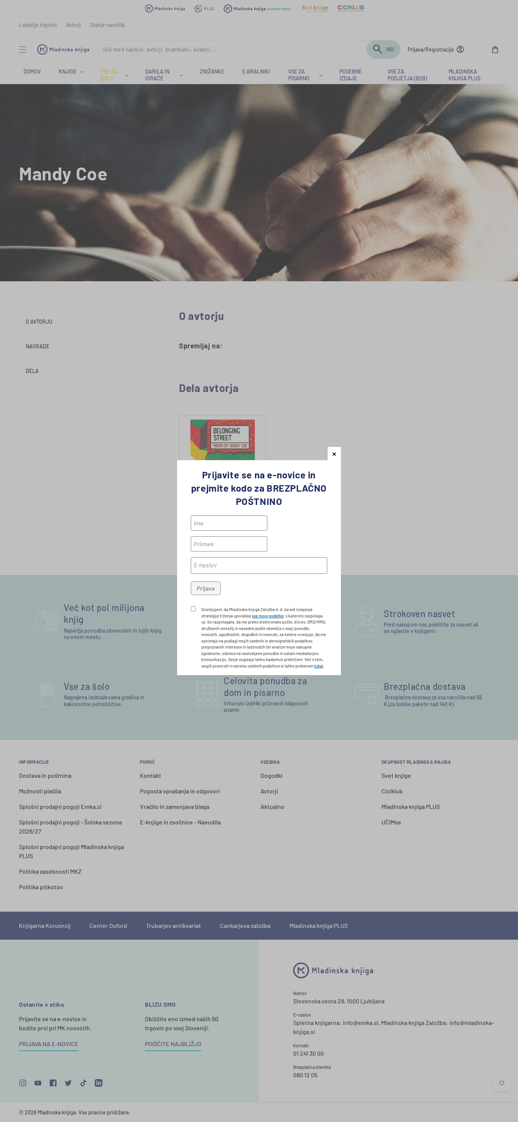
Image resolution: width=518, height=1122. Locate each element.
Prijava (206, 588)
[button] (334, 453)
